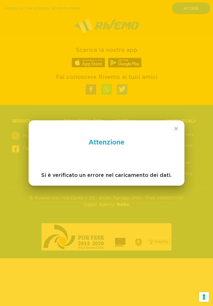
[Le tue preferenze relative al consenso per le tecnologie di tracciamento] (204, 297)
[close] (176, 128)
